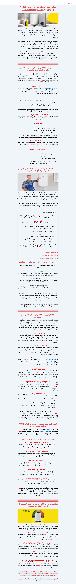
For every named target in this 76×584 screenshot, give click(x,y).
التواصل (30, 563)
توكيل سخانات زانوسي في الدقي (25, 34)
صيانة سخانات (44, 91)
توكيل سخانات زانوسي (51, 73)
